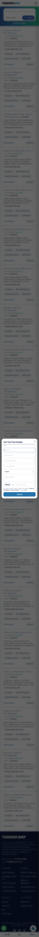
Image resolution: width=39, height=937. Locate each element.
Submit (19, 494)
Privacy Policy (15, 490)
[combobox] (19, 471)
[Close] (35, 441)
